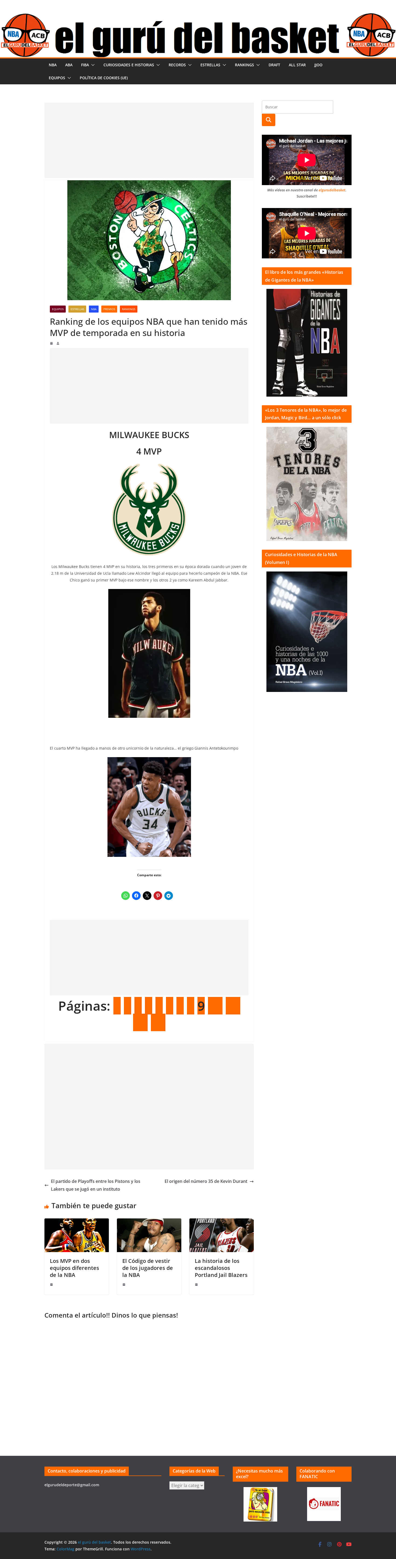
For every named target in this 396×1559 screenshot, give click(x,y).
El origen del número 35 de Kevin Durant (206, 1181)
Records (177, 64)
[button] (92, 65)
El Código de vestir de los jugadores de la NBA (147, 1268)
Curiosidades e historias (128, 64)
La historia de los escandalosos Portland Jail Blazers (221, 1268)
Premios (109, 309)
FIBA (85, 64)
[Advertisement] (149, 140)
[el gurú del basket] (198, 17)
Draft (274, 64)
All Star (297, 64)
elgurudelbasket (332, 190)
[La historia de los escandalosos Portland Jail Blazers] (221, 1222)
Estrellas (210, 64)
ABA (68, 64)
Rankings (244, 64)
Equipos (57, 77)
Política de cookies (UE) (104, 77)
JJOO (318, 64)
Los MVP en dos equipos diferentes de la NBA (74, 1268)
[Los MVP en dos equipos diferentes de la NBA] (76, 1222)
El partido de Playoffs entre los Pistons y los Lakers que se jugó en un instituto (95, 1185)
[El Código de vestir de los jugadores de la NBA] (149, 1222)
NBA (53, 64)
